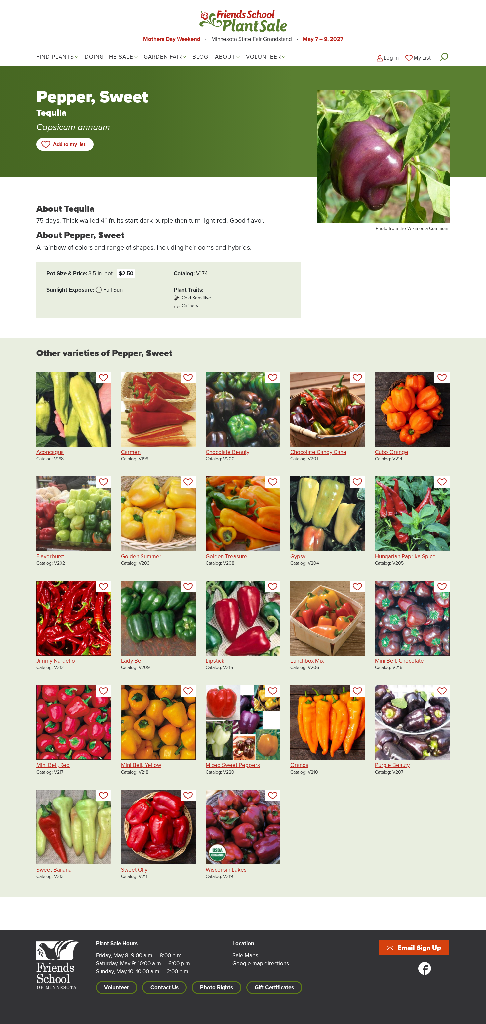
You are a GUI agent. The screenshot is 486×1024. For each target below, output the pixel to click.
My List (422, 57)
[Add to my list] (103, 377)
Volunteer (116, 987)
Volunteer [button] (263, 56)
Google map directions (260, 963)
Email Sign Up (419, 948)
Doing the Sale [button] (109, 56)
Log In (391, 57)
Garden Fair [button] (163, 56)
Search (443, 57)
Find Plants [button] (55, 56)
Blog (200, 56)
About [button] (225, 56)
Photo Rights (216, 987)
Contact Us (164, 987)
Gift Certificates (274, 987)
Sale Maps (245, 955)
